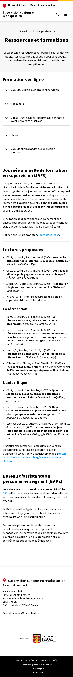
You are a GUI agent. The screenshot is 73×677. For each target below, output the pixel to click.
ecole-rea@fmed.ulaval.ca (25, 613)
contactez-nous (49, 235)
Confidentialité (36, 672)
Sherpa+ (16, 135)
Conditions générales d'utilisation (36, 664)
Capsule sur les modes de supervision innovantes (33, 150)
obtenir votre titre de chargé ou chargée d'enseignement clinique (35, 457)
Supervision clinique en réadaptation (19, 14)
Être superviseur (42, 31)
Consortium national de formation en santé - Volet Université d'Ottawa (38, 119)
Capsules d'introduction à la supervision (35, 89)
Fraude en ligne (37, 668)
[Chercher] (57, 14)
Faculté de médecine (42, 5)
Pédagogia (17, 103)
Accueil (23, 31)
